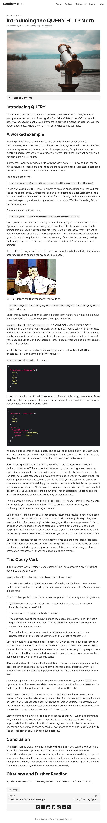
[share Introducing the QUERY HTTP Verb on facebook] (53, 807)
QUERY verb (29, 570)
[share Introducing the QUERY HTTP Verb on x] (38, 807)
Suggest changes (44, 26)
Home (9, 15)
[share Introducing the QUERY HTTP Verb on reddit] (48, 807)
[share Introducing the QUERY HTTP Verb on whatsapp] (59, 807)
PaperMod (68, 819)
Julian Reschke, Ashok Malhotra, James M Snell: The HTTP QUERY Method (50, 781)
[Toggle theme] (22, 4)
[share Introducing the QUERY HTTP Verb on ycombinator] (69, 807)
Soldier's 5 (11, 4)
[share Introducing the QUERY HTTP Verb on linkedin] (43, 807)
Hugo (61, 819)
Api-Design (13, 789)
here (95, 746)
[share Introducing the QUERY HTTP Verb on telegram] (64, 807)
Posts (17, 15)
